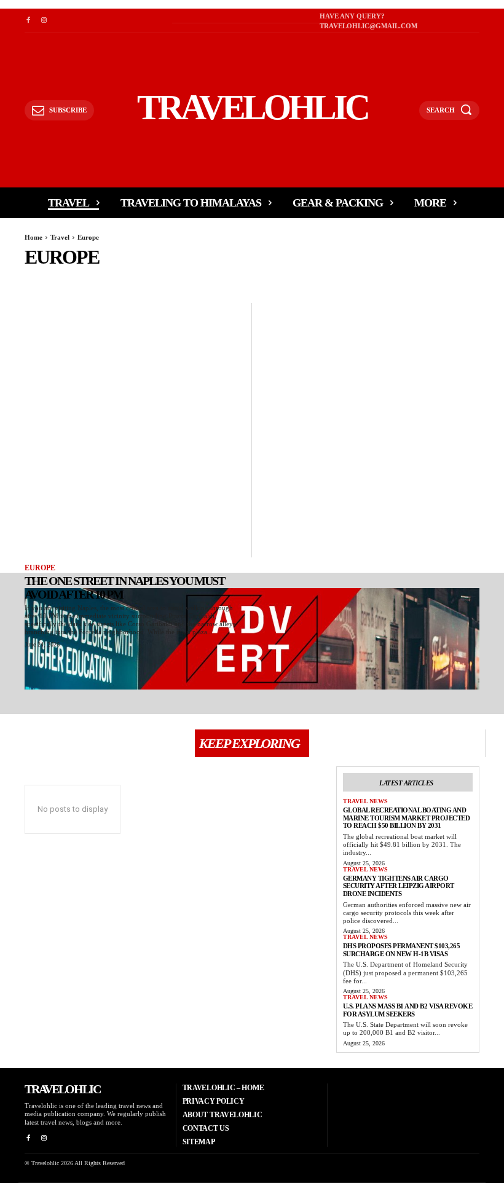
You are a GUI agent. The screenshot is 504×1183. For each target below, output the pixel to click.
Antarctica (80, 279)
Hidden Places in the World (231, 279)
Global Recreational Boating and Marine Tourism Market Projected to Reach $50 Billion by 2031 (406, 817)
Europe (40, 568)
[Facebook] (28, 20)
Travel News (365, 801)
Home (33, 237)
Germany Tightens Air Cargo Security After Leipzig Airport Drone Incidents (398, 885)
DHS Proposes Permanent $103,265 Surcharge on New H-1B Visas (401, 949)
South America (422, 279)
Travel (59, 237)
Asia (117, 279)
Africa (38, 279)
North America (320, 279)
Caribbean (152, 279)
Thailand (475, 279)
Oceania (370, 279)
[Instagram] (43, 20)
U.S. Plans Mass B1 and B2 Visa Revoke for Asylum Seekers (408, 1010)
